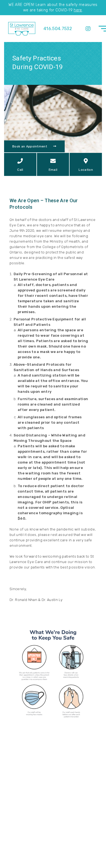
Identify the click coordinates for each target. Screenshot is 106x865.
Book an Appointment (30, 146)
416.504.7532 (57, 28)
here (78, 10)
